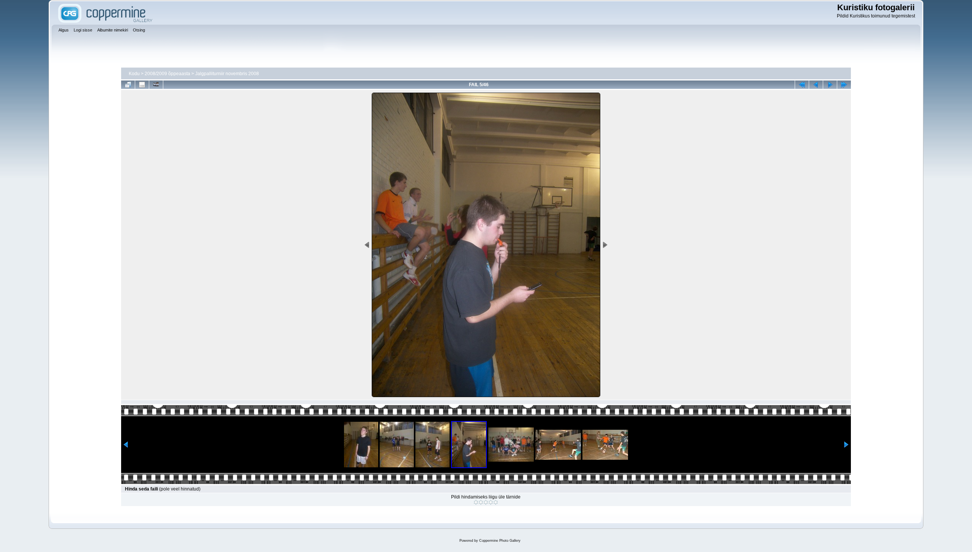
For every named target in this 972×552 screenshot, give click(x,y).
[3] (485, 502)
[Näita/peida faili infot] (142, 84)
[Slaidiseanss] (156, 84)
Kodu (134, 73)
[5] (495, 502)
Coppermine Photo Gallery (500, 541)
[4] (490, 502)
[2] (480, 502)
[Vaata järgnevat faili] (830, 84)
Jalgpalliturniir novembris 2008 (227, 73)
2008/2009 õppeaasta (167, 73)
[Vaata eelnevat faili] (816, 84)
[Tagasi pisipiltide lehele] (128, 84)
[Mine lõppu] (844, 84)
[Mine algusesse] (802, 84)
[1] (475, 502)
